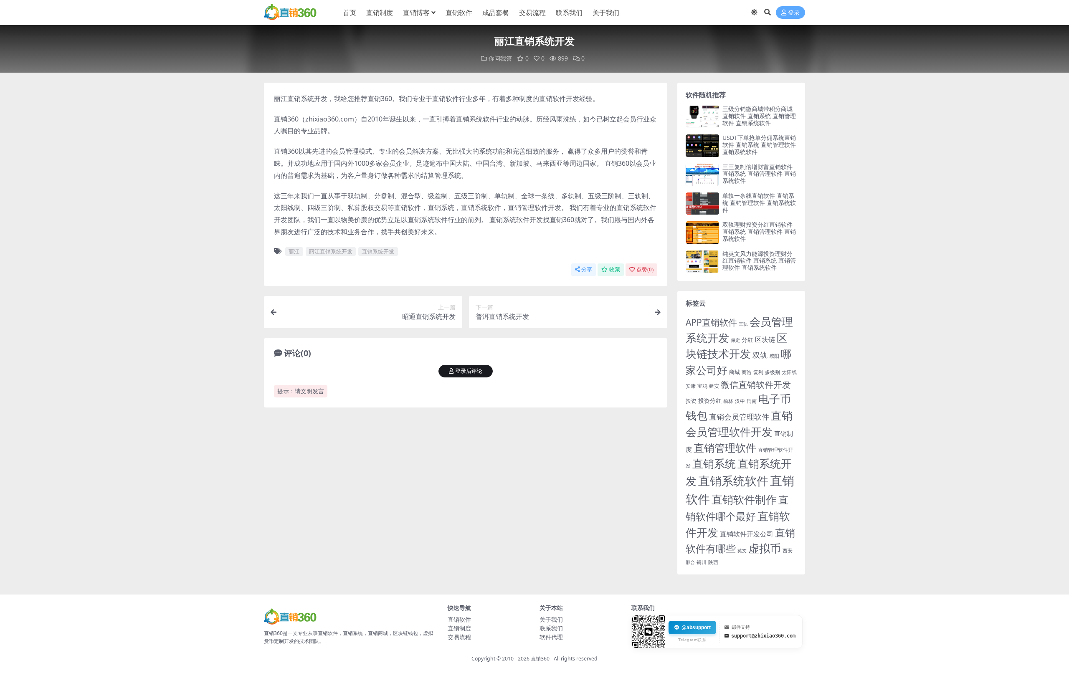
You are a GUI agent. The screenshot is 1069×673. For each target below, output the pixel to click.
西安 (788, 550)
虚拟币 (764, 548)
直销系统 (714, 463)
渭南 (752, 401)
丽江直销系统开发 (330, 251)
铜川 (702, 562)
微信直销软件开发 (756, 384)
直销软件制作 (744, 499)
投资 (691, 401)
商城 (734, 372)
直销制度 (379, 12)
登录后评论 (468, 371)
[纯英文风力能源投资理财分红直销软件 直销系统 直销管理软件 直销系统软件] (702, 261)
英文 (742, 550)
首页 (349, 12)
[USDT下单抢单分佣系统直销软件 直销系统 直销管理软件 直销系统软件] (702, 145)
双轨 (760, 354)
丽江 (294, 251)
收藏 (614, 269)
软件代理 (551, 637)
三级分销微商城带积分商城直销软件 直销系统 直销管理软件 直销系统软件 (759, 116)
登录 (794, 13)
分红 (747, 340)
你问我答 (500, 58)
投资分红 (710, 401)
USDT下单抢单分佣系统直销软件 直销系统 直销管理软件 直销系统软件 (759, 145)
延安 (714, 386)
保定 (735, 340)
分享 (586, 269)
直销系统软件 (733, 480)
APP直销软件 (711, 322)
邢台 (690, 562)
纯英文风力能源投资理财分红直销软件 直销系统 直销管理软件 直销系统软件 (759, 261)
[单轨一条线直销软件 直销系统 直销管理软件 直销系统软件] (702, 203)
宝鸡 (702, 386)
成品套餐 (495, 12)
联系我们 (569, 12)
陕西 (713, 562)
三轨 (743, 324)
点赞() (645, 269)
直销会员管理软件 (739, 417)
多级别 (772, 372)
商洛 (747, 372)
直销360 (540, 658)
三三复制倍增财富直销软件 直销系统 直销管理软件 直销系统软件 (759, 174)
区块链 (765, 339)
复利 (758, 372)
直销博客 (416, 12)
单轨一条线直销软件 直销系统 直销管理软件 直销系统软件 (759, 203)
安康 (691, 385)
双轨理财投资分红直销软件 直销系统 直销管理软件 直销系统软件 (759, 231)
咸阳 (774, 355)
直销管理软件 (725, 448)
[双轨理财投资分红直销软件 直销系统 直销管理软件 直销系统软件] (702, 232)
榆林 (728, 400)
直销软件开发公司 (746, 534)
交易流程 (532, 12)
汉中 (740, 401)
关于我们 (606, 12)
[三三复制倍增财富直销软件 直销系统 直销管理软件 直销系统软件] (702, 175)
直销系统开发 (378, 251)
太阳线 (789, 372)
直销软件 (459, 12)
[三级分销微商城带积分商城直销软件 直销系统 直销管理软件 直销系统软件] (702, 117)
